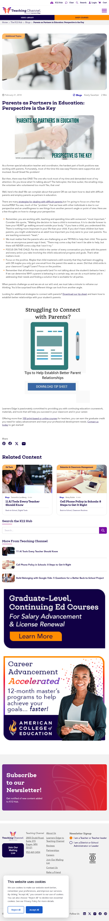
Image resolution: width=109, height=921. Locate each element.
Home (5, 22)
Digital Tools (22, 510)
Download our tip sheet (75, 294)
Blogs (27, 22)
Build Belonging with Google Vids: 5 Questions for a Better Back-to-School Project (60, 578)
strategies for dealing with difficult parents (40, 201)
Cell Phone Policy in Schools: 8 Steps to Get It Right (80, 503)
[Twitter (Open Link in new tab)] (89, 913)
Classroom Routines (80, 510)
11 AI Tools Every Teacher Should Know (23, 503)
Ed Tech (9, 467)
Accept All (36, 908)
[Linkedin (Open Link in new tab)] (84, 913)
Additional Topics (13, 36)
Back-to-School (11, 510)
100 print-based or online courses (40, 418)
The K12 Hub (16, 22)
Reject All (17, 908)
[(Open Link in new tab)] (54, 353)
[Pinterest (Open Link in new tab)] (105, 913)
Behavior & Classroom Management (76, 467)
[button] (92, 2)
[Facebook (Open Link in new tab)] (100, 913)
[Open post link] (27, 479)
